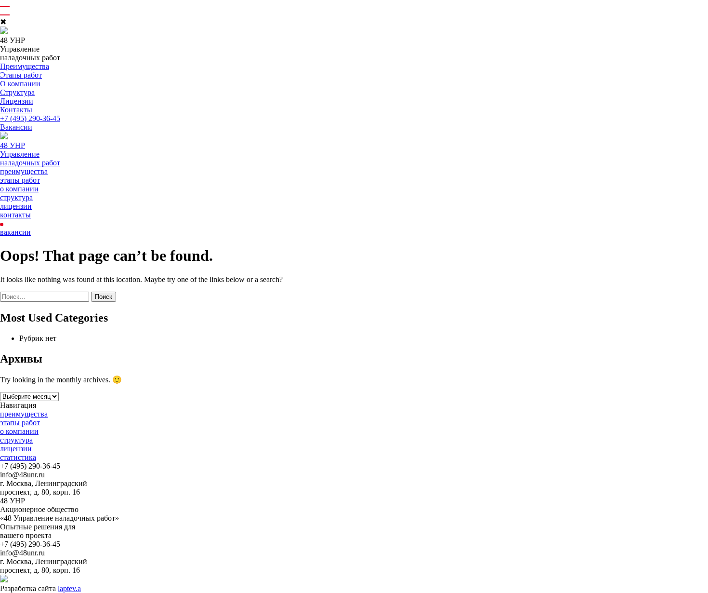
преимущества (24, 171)
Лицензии (16, 101)
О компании (20, 84)
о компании (19, 189)
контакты (15, 215)
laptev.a (69, 588)
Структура (17, 92)
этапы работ (20, 180)
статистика (18, 457)
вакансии (15, 232)
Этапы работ (21, 75)
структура (16, 197)
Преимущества (24, 66)
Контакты (16, 110)
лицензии (16, 206)
